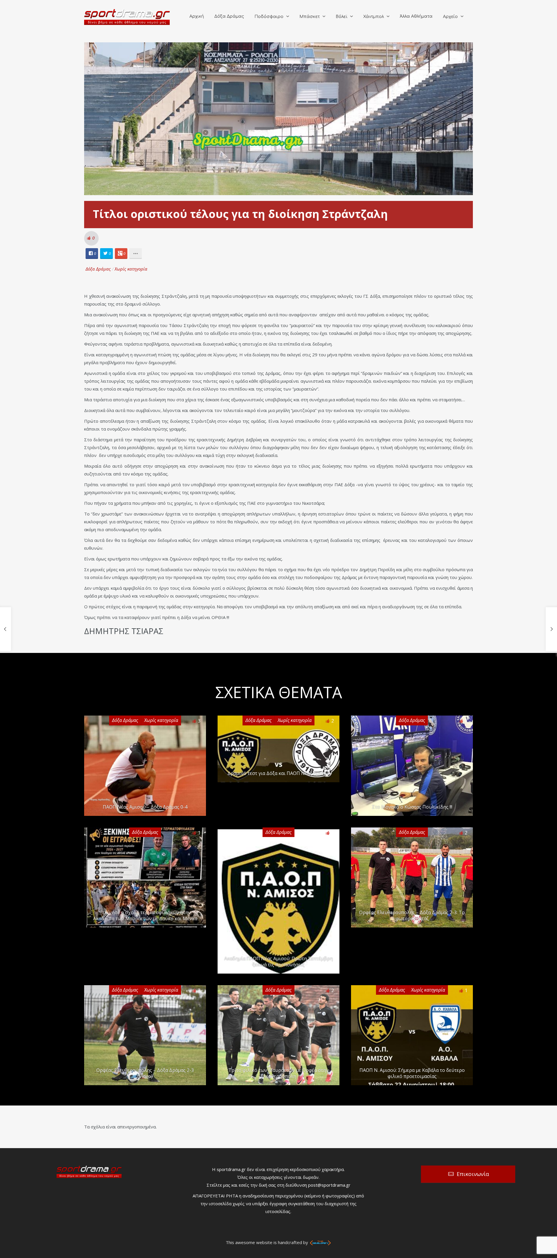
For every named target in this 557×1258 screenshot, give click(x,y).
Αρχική (196, 16)
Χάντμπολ (373, 16)
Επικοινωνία (473, 1174)
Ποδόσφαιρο (268, 16)
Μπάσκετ (309, 16)
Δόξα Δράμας (229, 16)
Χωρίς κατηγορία (131, 269)
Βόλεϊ (341, 16)
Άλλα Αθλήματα (416, 16)
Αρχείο (450, 16)
